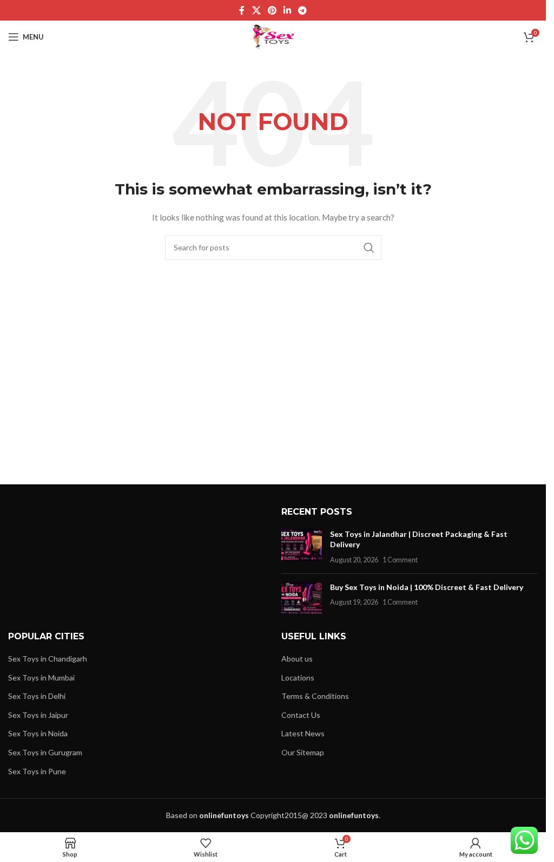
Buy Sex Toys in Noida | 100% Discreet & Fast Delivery (426, 587)
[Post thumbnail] (301, 547)
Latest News (303, 733)
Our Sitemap (302, 752)
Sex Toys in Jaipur (38, 715)
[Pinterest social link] (272, 10)
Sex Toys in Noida (38, 733)
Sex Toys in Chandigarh (47, 658)
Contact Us (300, 715)
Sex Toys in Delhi (36, 696)
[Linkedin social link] (287, 10)
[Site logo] (273, 36)
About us (297, 658)
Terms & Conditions (315, 696)
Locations (297, 677)
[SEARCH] (369, 247)
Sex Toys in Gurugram (45, 752)
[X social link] (256, 10)
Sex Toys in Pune (37, 771)
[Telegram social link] (303, 10)
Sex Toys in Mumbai (41, 677)
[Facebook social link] (241, 10)
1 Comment (400, 560)
